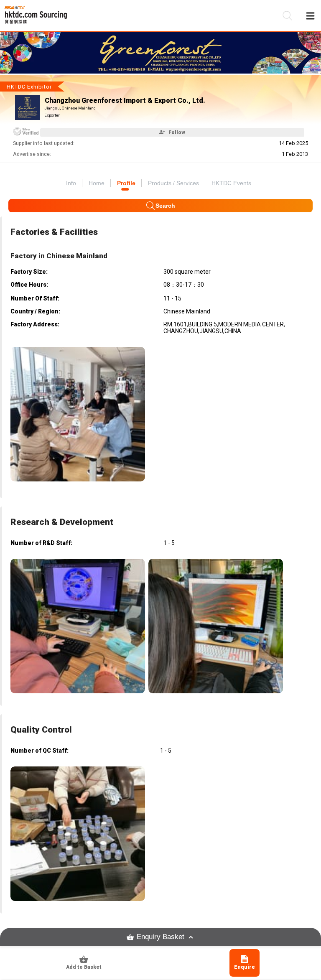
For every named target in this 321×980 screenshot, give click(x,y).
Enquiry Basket (160, 937)
